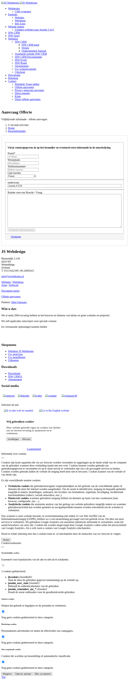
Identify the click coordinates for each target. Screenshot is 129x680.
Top (3, 677)
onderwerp (13, 182)
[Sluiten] (2, 457)
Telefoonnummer (17, 166)
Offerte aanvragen (10, 296)
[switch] (3, 565)
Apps (4, 285)
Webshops (18, 282)
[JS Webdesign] (19, 2)
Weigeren (7, 674)
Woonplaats (14, 159)
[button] (14, 8)
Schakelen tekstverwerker (21, 230)
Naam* (11, 153)
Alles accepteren (43, 674)
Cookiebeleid (34, 449)
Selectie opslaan (23, 674)
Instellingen (13, 439)
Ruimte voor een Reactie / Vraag (25, 192)
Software (13, 285)
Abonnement (15, 379)
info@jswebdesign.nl (12, 276)
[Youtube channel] (51, 395)
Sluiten (6, 540)
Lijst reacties (14, 173)
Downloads (14, 373)
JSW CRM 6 (15, 376)
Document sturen (10, 290)
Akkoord (26, 439)
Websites (6, 282)
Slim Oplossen (19, 302)
